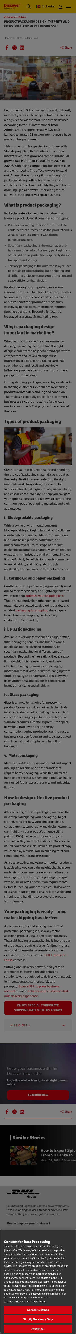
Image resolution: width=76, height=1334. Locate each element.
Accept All (37, 1328)
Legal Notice (38, 1301)
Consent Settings (38, 1309)
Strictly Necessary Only (38, 1319)
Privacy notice (22, 1301)
